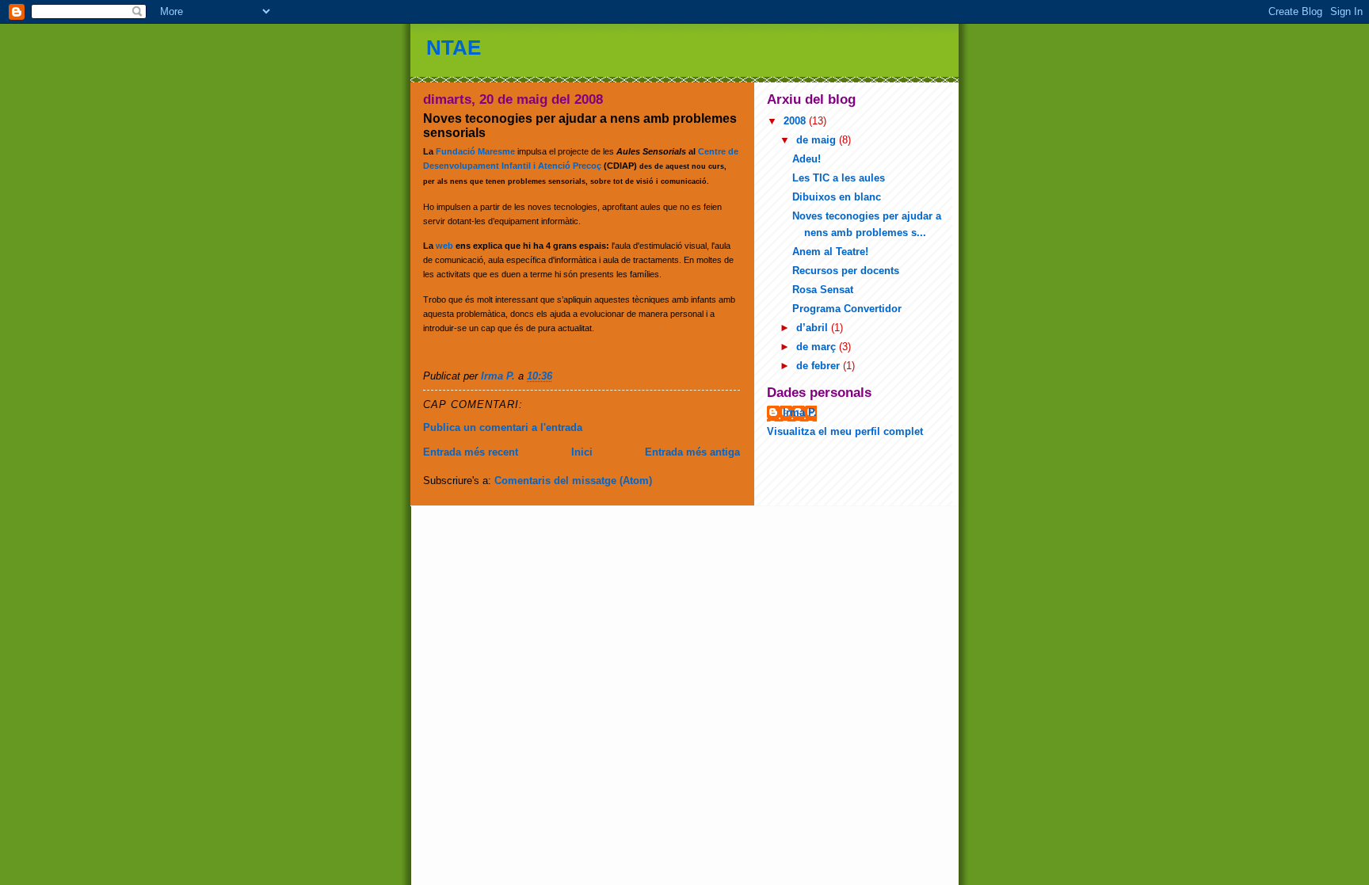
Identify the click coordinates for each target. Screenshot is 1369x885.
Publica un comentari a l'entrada (502, 427)
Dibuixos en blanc (836, 197)
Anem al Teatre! (830, 251)
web (446, 245)
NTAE (453, 47)
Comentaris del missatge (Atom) (573, 480)
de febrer (819, 366)
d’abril (813, 328)
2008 (796, 121)
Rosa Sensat (822, 290)
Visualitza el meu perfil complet (845, 431)
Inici (582, 452)
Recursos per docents (845, 271)
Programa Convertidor (847, 309)
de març (817, 347)
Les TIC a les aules (838, 178)
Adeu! (806, 159)
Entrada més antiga (692, 452)
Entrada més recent (470, 452)
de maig (817, 140)
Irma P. (800, 412)
